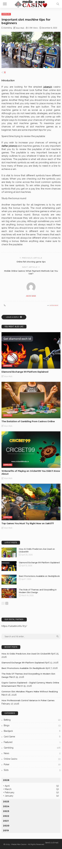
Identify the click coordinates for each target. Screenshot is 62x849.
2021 (6, 820)
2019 (6, 830)
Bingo (32, 725)
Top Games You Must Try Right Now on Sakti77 (28, 523)
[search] (57, 4)
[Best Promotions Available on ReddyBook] (9, 579)
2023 (6, 811)
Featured (32, 742)
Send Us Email (51, 842)
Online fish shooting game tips (31, 261)
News (32, 753)
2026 (6, 780)
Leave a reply (12, 317)
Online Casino (32, 759)
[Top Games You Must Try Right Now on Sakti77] (31, 502)
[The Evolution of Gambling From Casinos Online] (31, 400)
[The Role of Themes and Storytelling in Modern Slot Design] (9, 593)
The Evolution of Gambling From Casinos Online (28, 421)
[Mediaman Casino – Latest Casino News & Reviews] (31, 3)
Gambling (6, 14)
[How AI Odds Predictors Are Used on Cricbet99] (9, 552)
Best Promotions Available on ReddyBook (39, 576)
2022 (6, 815)
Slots (32, 770)
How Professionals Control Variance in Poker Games (28, 700)
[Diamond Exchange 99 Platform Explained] (31, 350)
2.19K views (33, 28)
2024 (6, 806)
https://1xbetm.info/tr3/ (14, 626)
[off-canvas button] (5, 4)
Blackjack (32, 731)
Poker (32, 764)
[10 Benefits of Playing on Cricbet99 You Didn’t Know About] (31, 449)
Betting (32, 720)
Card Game (32, 736)
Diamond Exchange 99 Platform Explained (25, 371)
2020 (6, 825)
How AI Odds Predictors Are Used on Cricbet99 (26, 653)
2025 (6, 801)
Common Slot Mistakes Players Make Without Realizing (30, 691)
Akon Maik (20, 28)
